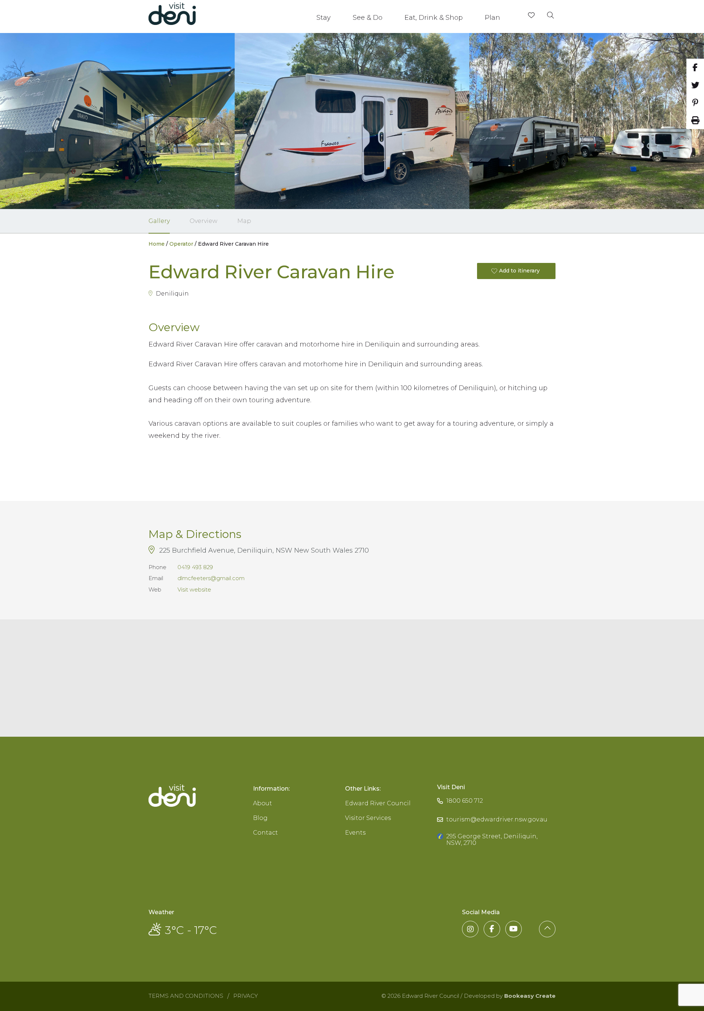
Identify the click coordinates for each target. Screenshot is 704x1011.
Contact (265, 832)
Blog (260, 817)
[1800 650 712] (460, 793)
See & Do (367, 18)
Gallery (159, 220)
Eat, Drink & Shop (433, 18)
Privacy (245, 995)
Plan (492, 18)
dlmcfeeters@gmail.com (211, 578)
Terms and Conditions (185, 995)
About (262, 803)
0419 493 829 (195, 567)
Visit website (194, 589)
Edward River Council (378, 803)
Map (244, 220)
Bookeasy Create (530, 995)
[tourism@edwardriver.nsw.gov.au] (492, 812)
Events (355, 832)
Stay (323, 18)
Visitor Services (368, 817)
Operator (181, 244)
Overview (203, 220)
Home (156, 244)
